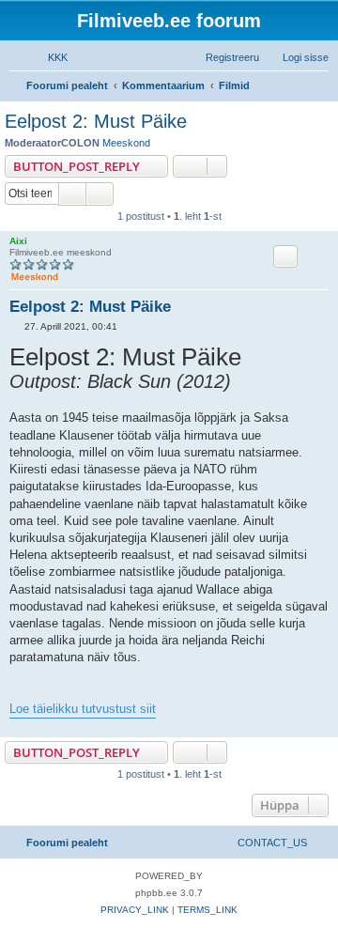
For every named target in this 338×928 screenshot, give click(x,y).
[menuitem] (49, 57)
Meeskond (126, 142)
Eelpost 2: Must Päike (96, 121)
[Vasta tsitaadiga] (285, 256)
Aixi (18, 241)
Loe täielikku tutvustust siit (82, 709)
